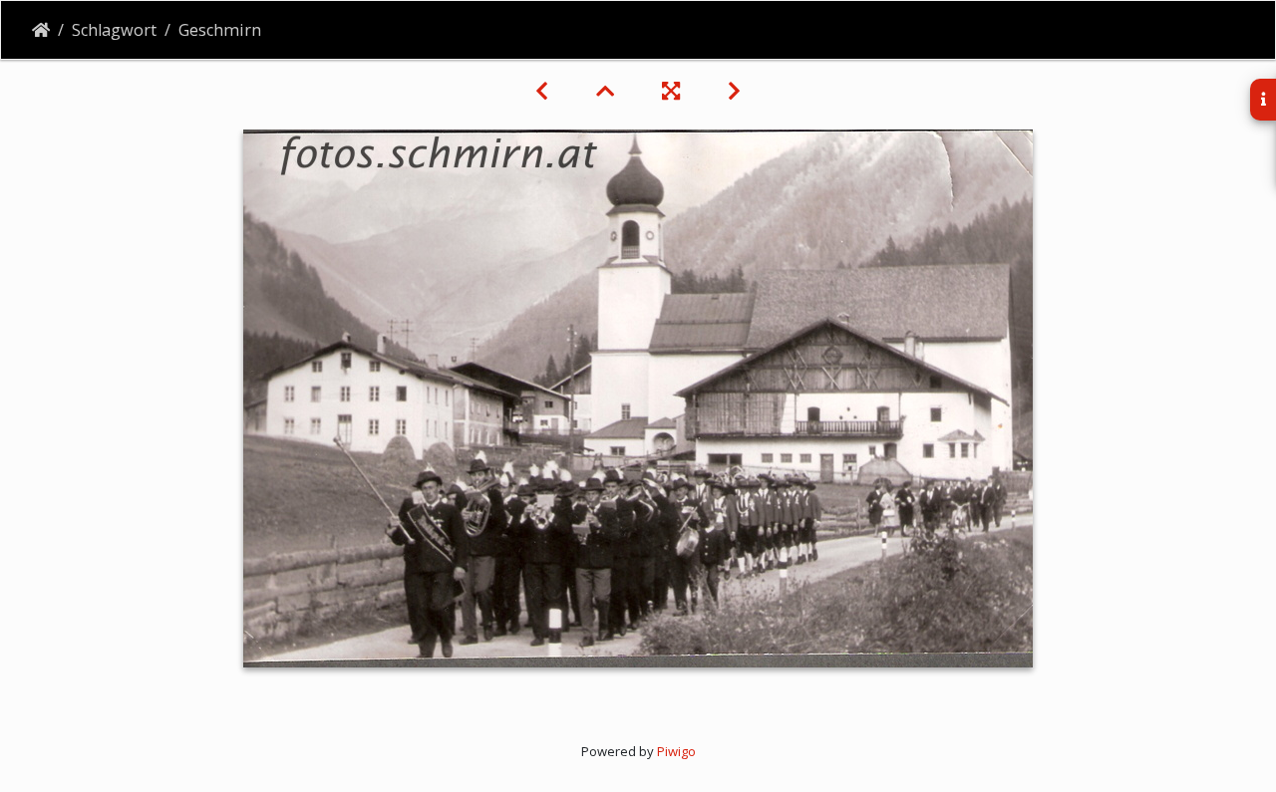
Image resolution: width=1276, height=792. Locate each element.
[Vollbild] (671, 91)
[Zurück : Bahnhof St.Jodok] (541, 91)
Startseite (41, 30)
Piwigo (676, 751)
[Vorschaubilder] (605, 91)
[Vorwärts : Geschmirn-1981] (734, 91)
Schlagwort (114, 30)
